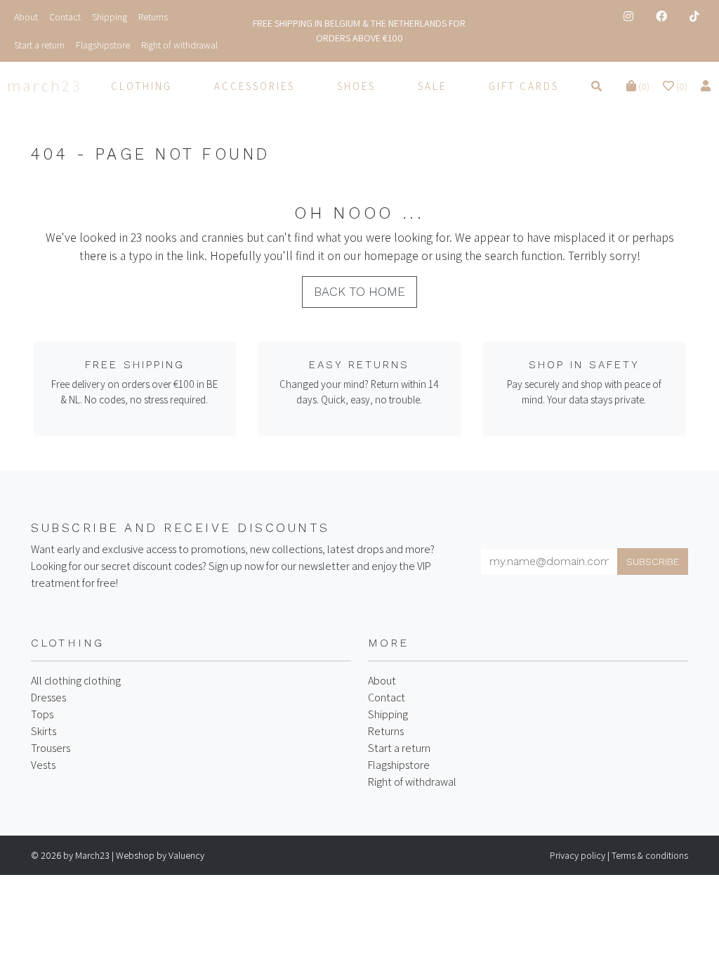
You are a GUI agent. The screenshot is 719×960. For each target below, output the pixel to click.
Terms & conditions (650, 855)
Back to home (359, 292)
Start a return (399, 748)
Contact (386, 697)
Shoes (356, 86)
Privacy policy (577, 855)
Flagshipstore (399, 765)
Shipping (388, 714)
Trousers (50, 748)
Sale (432, 86)
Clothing (141, 86)
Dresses (48, 697)
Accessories (254, 86)
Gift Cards (524, 86)
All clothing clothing (76, 680)
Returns (386, 731)
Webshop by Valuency (160, 855)
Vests (43, 765)
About (382, 680)
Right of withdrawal (412, 781)
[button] (639, 86)
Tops (42, 714)
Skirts (43, 731)
